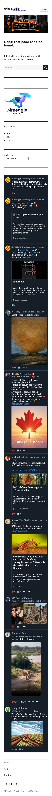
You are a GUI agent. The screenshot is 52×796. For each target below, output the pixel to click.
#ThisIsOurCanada (20, 404)
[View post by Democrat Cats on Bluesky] (26, 667)
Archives (8, 155)
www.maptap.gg (19, 203)
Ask (8, 137)
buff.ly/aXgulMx (19, 531)
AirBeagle (8, 791)
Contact (10, 140)
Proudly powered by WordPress (26, 791)
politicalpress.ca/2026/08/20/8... (26, 470)
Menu (44, 9)
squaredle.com (26, 250)
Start (9, 133)
